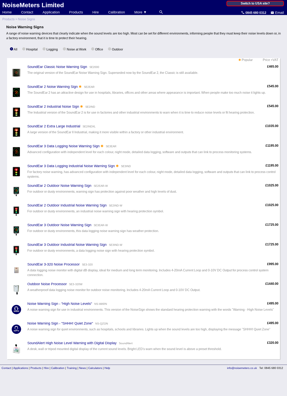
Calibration (116, 12)
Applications (20, 368)
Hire (95, 12)
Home (7, 12)
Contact (27, 12)
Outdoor (117, 49)
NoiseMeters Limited (33, 5)
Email (279, 13)
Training (72, 368)
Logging (52, 49)
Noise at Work (76, 49)
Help (107, 368)
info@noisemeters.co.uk (242, 368)
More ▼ (140, 12)
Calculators (95, 368)
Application (51, 12)
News (82, 368)
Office (98, 49)
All (15, 49)
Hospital (31, 49)
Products (76, 12)
